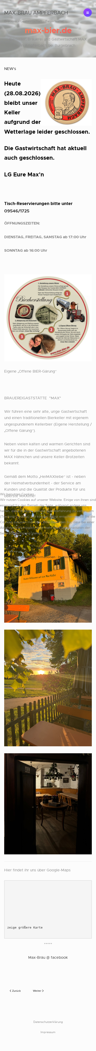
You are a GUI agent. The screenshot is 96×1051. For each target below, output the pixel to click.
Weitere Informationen (38, 557)
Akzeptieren (15, 548)
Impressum (66, 557)
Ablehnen (44, 548)
